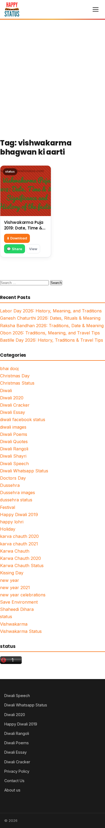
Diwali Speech (14, 463)
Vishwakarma (13, 624)
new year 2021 (15, 587)
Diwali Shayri (13, 456)
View (33, 249)
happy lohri (11, 521)
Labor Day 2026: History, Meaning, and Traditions (51, 310)
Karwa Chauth (14, 551)
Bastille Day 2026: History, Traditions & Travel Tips (51, 340)
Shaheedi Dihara (17, 609)
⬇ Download (17, 238)
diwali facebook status (22, 419)
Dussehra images (17, 492)
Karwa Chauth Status (22, 565)
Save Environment (19, 602)
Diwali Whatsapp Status (24, 470)
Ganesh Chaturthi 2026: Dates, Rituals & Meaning (50, 318)
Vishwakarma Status (21, 631)
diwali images (13, 427)
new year (9, 580)
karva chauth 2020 (19, 536)
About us (12, 790)
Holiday (7, 529)
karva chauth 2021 (19, 543)
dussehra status (16, 499)
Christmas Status (17, 383)
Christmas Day (15, 375)
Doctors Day (13, 478)
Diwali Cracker (15, 405)
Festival (7, 507)
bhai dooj (9, 368)
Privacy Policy (16, 771)
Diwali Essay (12, 412)
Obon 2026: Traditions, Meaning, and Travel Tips (50, 332)
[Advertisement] (52, 75)
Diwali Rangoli (14, 448)
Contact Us (14, 780)
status (6, 616)
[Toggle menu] (95, 9)
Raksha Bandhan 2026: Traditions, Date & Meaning (52, 325)
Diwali (6, 390)
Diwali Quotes (14, 441)
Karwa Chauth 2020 (20, 558)
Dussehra (10, 485)
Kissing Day (11, 572)
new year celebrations (23, 594)
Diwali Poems (13, 434)
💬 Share (14, 249)
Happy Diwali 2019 (19, 514)
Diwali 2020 (11, 397)
